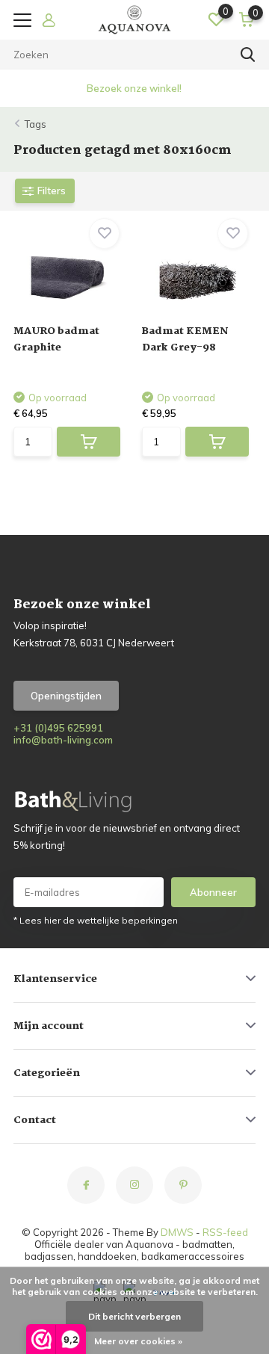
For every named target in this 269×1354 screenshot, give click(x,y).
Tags (35, 124)
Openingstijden (66, 696)
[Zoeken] (248, 54)
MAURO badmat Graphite (56, 339)
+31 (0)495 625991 (58, 728)
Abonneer (213, 892)
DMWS (177, 1232)
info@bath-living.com (63, 740)
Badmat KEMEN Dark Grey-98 (185, 339)
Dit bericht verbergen (134, 1316)
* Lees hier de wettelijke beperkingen (95, 920)
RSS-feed (225, 1232)
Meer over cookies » (138, 1341)
